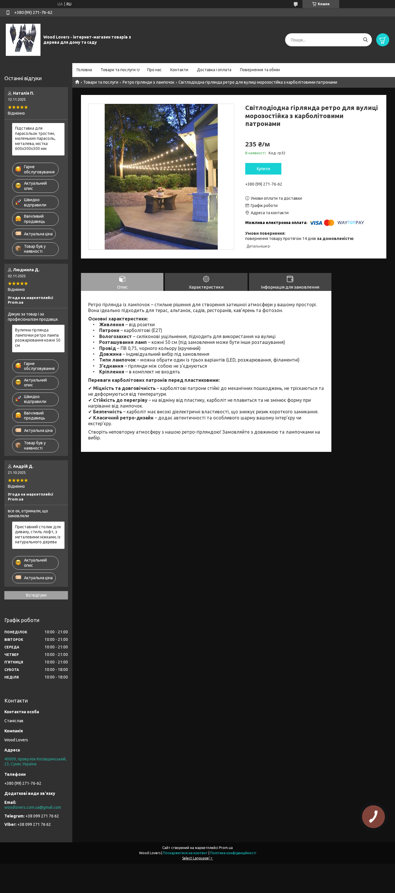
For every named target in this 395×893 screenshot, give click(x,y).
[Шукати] (365, 39)
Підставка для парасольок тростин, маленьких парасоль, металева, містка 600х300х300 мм (35, 138)
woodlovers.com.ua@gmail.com (32, 807)
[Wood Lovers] (23, 39)
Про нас (154, 69)
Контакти (179, 69)
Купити (263, 168)
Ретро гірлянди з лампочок (148, 82)
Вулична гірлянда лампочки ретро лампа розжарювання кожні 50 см (37, 338)
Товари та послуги (118, 69)
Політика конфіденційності (233, 853)
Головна (84, 69)
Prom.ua (226, 848)
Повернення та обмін (260, 69)
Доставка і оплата (214, 69)
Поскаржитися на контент (185, 853)
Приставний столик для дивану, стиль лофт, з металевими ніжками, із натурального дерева (38, 534)
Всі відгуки (36, 595)
